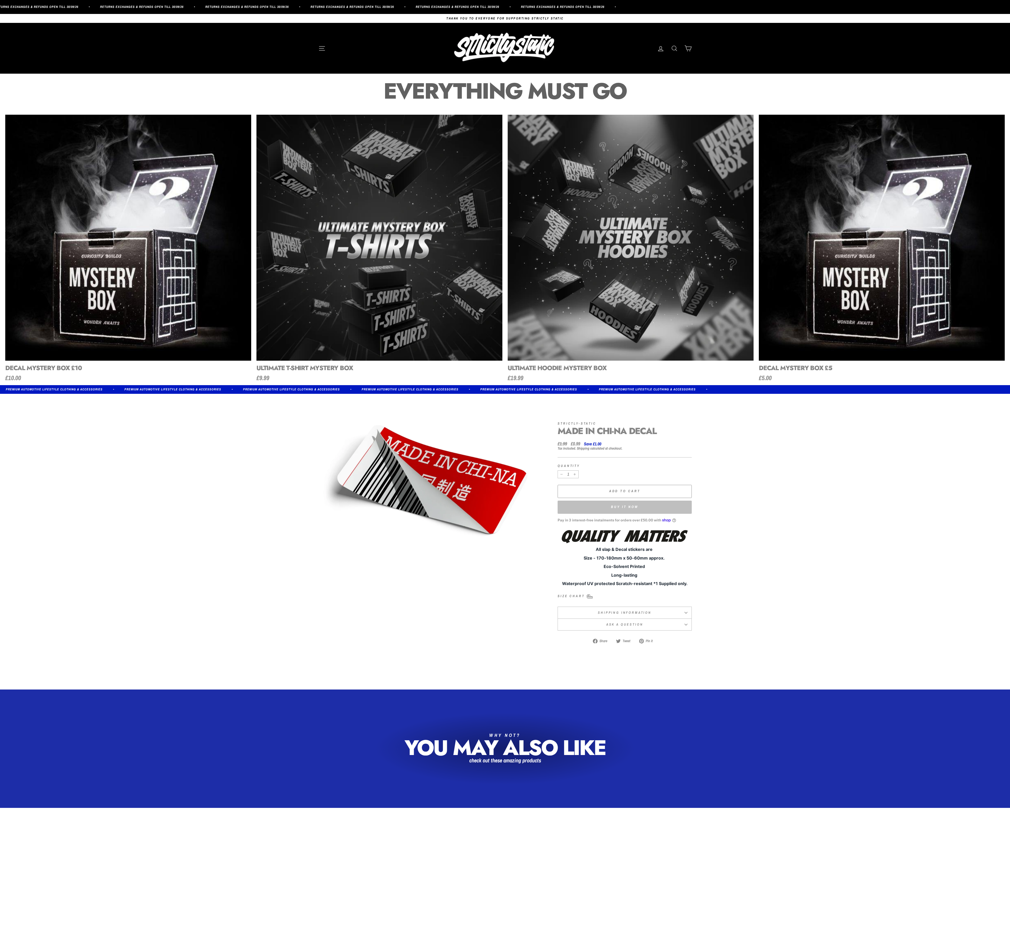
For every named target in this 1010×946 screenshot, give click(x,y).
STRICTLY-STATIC (577, 423)
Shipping (583, 448)
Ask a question (624, 624)
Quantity (569, 466)
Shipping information (625, 612)
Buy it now (624, 507)
